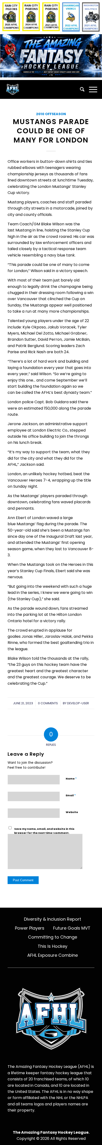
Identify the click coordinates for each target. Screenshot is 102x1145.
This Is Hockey (52, 946)
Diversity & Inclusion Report (52, 919)
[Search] (79, 89)
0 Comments (48, 703)
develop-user (78, 703)
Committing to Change (52, 937)
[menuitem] (79, 89)
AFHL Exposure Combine (52, 955)
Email (71, 795)
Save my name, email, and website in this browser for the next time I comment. (44, 831)
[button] (5, 17)
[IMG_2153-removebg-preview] (42, 89)
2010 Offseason (51, 114)
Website (72, 812)
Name (71, 778)
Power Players (29, 928)
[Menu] (90, 89)
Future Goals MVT (71, 928)
